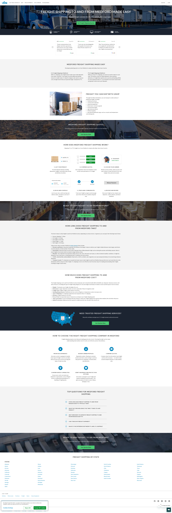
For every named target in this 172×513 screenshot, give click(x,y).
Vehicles (4, 495)
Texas (138, 468)
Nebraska (73, 470)
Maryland (40, 478)
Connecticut (7, 476)
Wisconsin (139, 480)
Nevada (73, 472)
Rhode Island (107, 476)
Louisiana (40, 474)
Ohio (105, 468)
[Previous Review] (52, 47)
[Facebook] (154, 501)
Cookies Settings (8, 508)
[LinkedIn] (169, 501)
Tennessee (139, 466)
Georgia (7, 482)
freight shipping (74, 245)
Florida (6, 480)
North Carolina (107, 464)
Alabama (7, 464)
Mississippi (73, 464)
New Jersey (73, 476)
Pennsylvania (107, 474)
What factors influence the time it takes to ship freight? (84, 409)
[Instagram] (158, 501)
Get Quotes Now (86, 134)
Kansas (39, 470)
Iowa (39, 468)
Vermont (139, 472)
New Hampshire (74, 474)
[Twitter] (162, 501)
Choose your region (164, 504)
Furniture (17, 495)
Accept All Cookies (39, 508)
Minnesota (40, 484)
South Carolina (107, 478)
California (7, 472)
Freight (23, 495)
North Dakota (107, 466)
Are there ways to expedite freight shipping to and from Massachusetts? (85, 415)
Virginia (139, 474)
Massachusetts (41, 480)
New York (73, 480)
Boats (28, 495)
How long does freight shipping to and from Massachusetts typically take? (83, 402)
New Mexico (74, 478)
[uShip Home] (4, 2)
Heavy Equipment (35, 495)
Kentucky (40, 472)
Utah (138, 470)
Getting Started (14, 2)
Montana (73, 468)
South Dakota (140, 464)
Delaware (7, 478)
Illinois (39, 464)
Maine (39, 476)
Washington (140, 476)
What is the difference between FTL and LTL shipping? (86, 426)
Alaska (6, 466)
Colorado (7, 474)
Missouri (73, 466)
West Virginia (140, 478)
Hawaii (6, 484)
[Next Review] (119, 47)
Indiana (39, 466)
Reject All (28, 508)
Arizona (6, 468)
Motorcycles (10, 495)
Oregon (106, 472)
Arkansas (7, 470)
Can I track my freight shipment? (79, 421)
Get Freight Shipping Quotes (86, 23)
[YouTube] (165, 501)
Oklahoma (106, 470)
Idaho (6, 486)
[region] (24, 506)
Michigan (40, 482)
